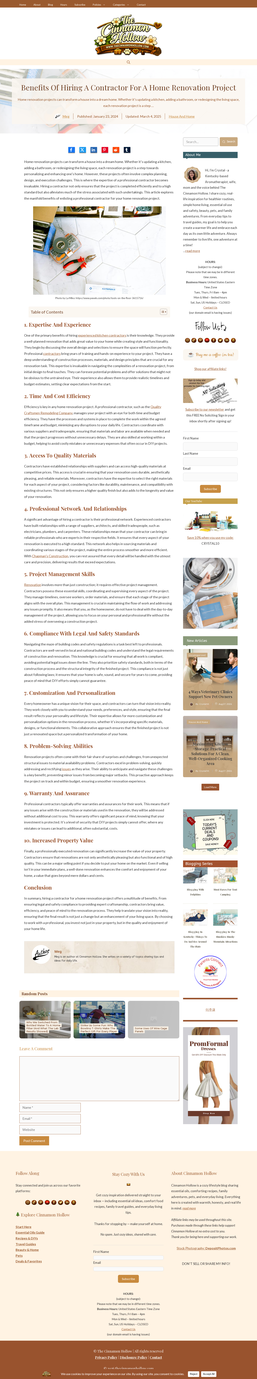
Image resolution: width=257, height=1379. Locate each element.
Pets (19, 1256)
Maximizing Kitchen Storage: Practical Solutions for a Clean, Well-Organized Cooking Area (210, 753)
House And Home (182, 116)
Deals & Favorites (29, 1261)
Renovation (32, 585)
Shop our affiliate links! (210, 369)
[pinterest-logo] (105, 150)
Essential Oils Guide (30, 1232)
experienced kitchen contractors (102, 335)
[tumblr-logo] (127, 150)
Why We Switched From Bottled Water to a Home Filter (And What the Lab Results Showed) (43, 1027)
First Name (191, 438)
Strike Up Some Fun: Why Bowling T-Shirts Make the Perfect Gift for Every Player (99, 1028)
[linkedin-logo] (93, 150)
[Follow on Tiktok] (194, 341)
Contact (141, 4)
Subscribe (80, 4)
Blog (50, 4)
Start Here (23, 1227)
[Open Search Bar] (128, 62)
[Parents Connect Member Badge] (210, 987)
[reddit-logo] (116, 150)
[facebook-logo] (71, 150)
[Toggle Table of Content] (161, 312)
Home (22, 4)
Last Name (190, 453)
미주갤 (210, 1010)
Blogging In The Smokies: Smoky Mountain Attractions (225, 936)
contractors (52, 353)
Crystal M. (204, 704)
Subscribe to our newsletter (204, 409)
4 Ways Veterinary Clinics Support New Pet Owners (210, 694)
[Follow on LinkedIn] (227, 341)
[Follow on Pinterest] (201, 341)
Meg (65, 116)
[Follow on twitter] (220, 341)
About (36, 4)
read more (192, 251)
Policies (97, 4)
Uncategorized (197, 655)
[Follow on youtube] (207, 341)
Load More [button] (210, 787)
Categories (119, 4)
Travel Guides (26, 1244)
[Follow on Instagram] (187, 341)
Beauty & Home (27, 1250)
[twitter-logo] (82, 150)
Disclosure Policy (133, 1357)
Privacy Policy (106, 1357)
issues (66, 769)
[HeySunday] (210, 627)
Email (187, 468)
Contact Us (210, 307)
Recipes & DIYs (27, 1238)
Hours (63, 4)
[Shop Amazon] (233, 341)
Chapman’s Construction (50, 556)
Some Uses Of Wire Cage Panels (151, 1030)
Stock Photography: (206, 1248)
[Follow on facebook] (214, 341)
